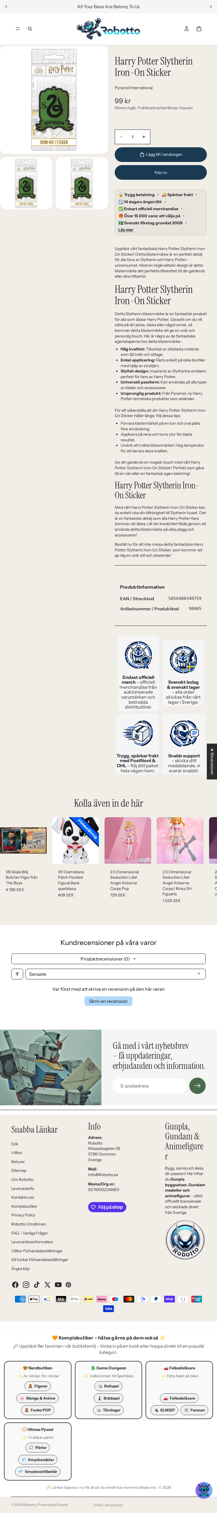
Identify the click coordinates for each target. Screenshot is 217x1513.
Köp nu (161, 172)
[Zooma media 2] (26, 183)
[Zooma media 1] (54, 100)
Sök (14, 1143)
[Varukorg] (199, 29)
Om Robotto (22, 1179)
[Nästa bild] (211, 6)
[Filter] (17, 974)
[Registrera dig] (197, 1086)
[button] (204, 1490)
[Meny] (17, 28)
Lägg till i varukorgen (164, 154)
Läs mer (125, 229)
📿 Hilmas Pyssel (37, 1429)
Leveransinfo (22, 1188)
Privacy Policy (23, 1215)
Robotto (29, 1505)
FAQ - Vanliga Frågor (29, 1233)
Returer (18, 1161)
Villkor (16, 1152)
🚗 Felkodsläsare (179, 1368)
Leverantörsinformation (32, 1241)
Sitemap (18, 1170)
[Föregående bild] (6, 6)
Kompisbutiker (24, 1206)
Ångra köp (20, 1268)
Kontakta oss (22, 1197)
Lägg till (42, 854)
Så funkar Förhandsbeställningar (39, 1259)
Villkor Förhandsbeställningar (36, 1250)
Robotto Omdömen (28, 1224)
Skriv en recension (108, 1001)
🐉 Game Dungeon (108, 1368)
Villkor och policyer (108, 1505)
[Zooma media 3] (82, 183)
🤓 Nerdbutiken (38, 1368)
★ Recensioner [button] (212, 761)
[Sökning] (30, 29)
